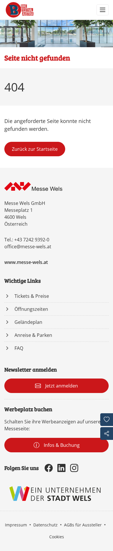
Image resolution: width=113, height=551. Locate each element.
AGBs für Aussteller (83, 525)
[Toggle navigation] (102, 9)
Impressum (16, 525)
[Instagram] (74, 468)
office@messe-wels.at (27, 246)
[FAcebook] (49, 468)
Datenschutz (45, 525)
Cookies (56, 536)
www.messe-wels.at (26, 262)
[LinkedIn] (61, 468)
